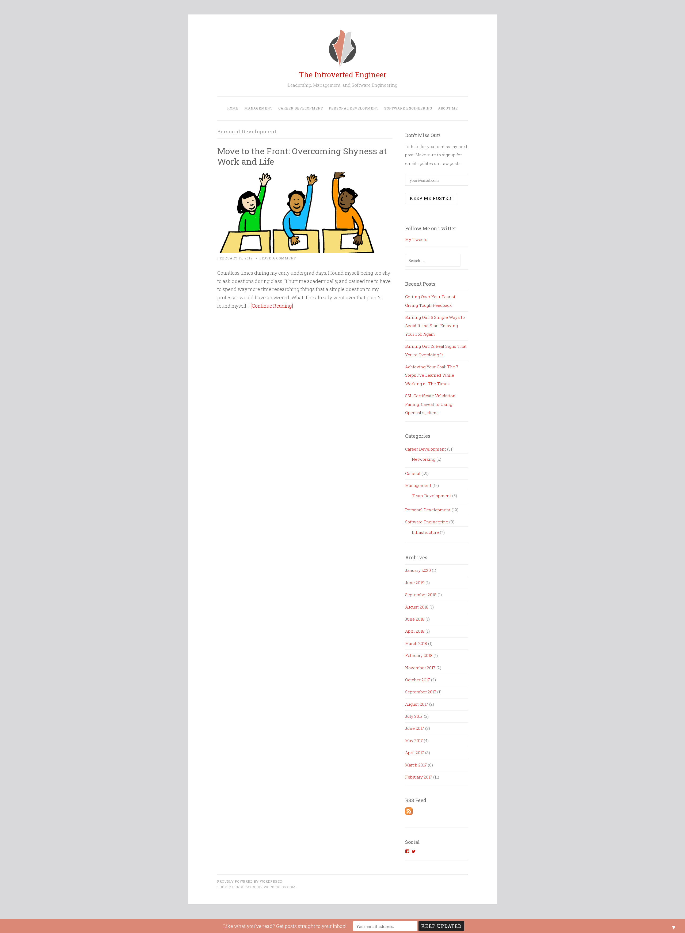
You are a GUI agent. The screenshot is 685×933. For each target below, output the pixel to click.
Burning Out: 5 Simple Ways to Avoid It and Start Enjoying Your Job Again (435, 326)
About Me (448, 108)
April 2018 (414, 631)
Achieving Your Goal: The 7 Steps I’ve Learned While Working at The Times (431, 375)
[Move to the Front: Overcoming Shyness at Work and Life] (296, 251)
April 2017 (414, 752)
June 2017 (414, 728)
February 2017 (418, 777)
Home (232, 108)
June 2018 (414, 619)
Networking (423, 459)
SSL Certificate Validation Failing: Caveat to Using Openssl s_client (430, 404)
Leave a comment (277, 258)
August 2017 (416, 704)
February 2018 (418, 655)
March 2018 (416, 643)
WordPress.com (279, 887)
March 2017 (416, 765)
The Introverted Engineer (342, 74)
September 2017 (420, 691)
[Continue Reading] (272, 306)
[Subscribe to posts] (409, 813)
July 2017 (414, 716)
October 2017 (417, 679)
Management (258, 108)
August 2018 (416, 607)
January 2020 (418, 570)
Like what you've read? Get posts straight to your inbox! (285, 926)
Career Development (300, 108)
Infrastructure (425, 532)
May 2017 (414, 740)
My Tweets (416, 239)
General (412, 473)
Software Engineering (408, 108)
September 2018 (420, 594)
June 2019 (414, 582)
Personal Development (353, 108)
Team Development (431, 495)
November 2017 (420, 667)
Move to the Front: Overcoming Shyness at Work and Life (302, 156)
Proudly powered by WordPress (249, 881)
